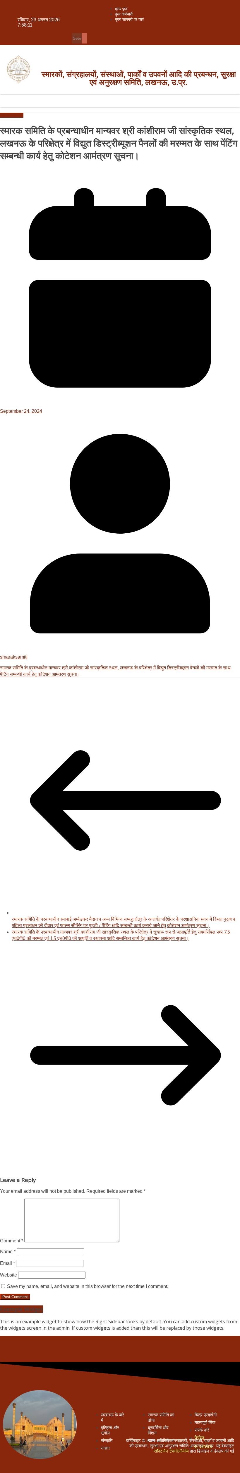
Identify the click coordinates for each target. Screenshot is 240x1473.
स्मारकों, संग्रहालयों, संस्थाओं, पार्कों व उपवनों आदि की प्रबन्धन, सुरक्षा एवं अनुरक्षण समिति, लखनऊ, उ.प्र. (139, 78)
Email (7, 1263)
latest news (11, 115)
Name (8, 1251)
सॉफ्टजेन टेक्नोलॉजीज (171, 1450)
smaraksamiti (14, 656)
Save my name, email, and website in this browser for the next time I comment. (87, 1286)
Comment (11, 1240)
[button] (180, 30)
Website (8, 1274)
